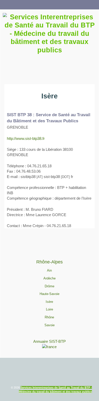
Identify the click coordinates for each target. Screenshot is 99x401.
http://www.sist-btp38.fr (26, 138)
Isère (49, 302)
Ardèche (49, 278)
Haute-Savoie (49, 294)
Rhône (49, 317)
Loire (49, 309)
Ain (49, 270)
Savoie (49, 325)
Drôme (49, 286)
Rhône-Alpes (49, 261)
